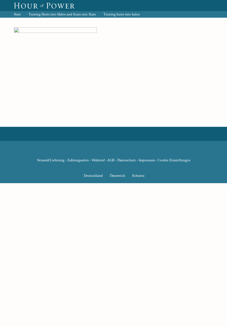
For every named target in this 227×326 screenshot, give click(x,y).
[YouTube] (104, 152)
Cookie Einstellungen (174, 160)
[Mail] (142, 152)
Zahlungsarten (78, 160)
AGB (111, 160)
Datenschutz (126, 160)
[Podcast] (132, 152)
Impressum (147, 160)
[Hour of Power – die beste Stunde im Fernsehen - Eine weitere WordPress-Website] (44, 5)
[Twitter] (95, 152)
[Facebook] (85, 152)
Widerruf (98, 160)
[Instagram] (113, 152)
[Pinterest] (123, 152)
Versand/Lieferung (51, 160)
